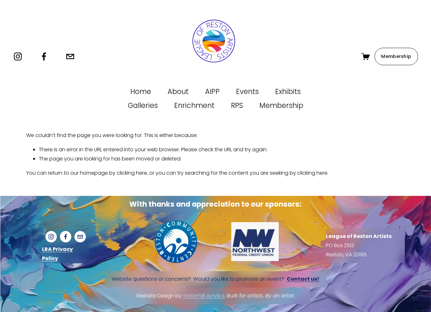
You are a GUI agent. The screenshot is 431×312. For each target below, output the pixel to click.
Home (140, 91)
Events (247, 91)
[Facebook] (44, 56)
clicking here (132, 173)
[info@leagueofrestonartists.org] (70, 56)
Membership (396, 56)
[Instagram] (18, 56)
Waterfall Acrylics (204, 295)
